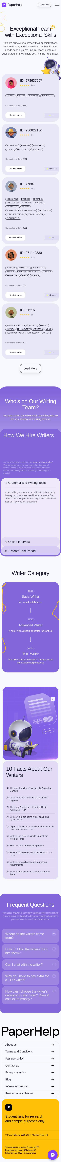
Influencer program (17, 1086)
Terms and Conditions (19, 1051)
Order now (44, 5)
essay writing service (42, 462)
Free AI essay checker (19, 1093)
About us (11, 1044)
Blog (8, 1079)
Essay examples (15, 1072)
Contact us (12, 1065)
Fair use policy (14, 1058)
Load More (30, 368)
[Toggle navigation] (57, 5)
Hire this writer (15, 115)
